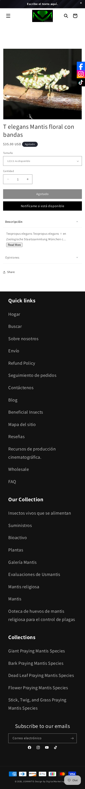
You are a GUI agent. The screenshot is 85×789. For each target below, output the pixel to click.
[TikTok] (81, 82)
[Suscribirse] (72, 738)
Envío (13, 351)
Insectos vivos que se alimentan (39, 513)
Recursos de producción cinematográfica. (32, 453)
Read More (14, 244)
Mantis (14, 599)
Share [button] (11, 272)
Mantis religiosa (23, 586)
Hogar (14, 314)
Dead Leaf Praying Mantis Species (41, 675)
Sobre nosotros (23, 338)
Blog (12, 400)
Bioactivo (17, 537)
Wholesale (18, 469)
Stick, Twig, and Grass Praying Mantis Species (37, 704)
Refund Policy (21, 363)
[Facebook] (81, 66)
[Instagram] (81, 74)
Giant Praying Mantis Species (36, 651)
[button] (8, 15)
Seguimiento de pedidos (32, 375)
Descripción (14, 222)
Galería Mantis (22, 562)
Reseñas (16, 436)
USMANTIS (28, 781)
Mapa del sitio (22, 424)
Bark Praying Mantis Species (35, 663)
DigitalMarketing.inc (58, 781)
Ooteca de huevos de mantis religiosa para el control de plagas (41, 615)
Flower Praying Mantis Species (38, 687)
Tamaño (8, 153)
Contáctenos (21, 387)
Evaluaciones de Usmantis (34, 574)
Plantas (15, 550)
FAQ (12, 481)
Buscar (15, 326)
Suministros (20, 525)
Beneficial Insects (25, 412)
